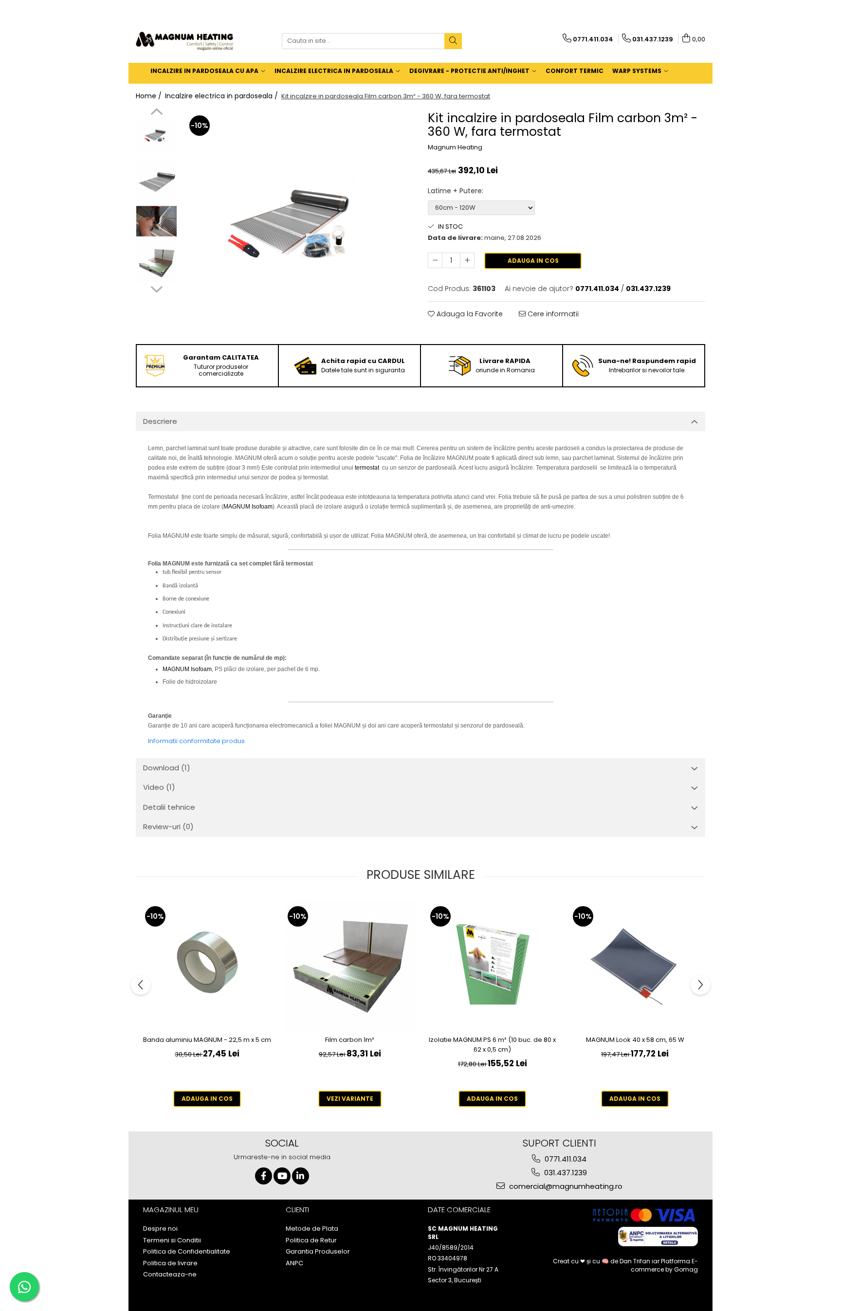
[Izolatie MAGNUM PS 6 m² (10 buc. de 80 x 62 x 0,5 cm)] (492, 964)
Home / (150, 96)
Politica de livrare (170, 1263)
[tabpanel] (297, 223)
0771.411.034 (564, 1159)
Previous (156, 113)
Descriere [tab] (160, 421)
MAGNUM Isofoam (248, 506)
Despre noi (160, 1228)
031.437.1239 (564, 1172)
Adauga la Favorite (469, 314)
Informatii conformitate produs (196, 741)
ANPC (294, 1263)
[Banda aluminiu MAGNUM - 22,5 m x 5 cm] (207, 964)
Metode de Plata (312, 1228)
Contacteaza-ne (170, 1274)
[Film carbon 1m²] (349, 964)
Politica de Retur (311, 1240)
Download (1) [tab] (166, 768)
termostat (367, 467)
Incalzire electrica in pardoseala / (222, 96)
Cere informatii (552, 314)
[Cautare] (453, 41)
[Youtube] (282, 1175)
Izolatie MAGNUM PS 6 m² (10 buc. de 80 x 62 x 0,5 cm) (492, 1044)
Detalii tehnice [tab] (169, 807)
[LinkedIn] (300, 1175)
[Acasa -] (184, 41)
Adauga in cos (533, 260)
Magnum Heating (455, 147)
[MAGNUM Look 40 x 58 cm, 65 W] (635, 964)
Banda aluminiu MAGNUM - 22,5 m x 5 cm (207, 1039)
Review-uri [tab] (168, 826)
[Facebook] (263, 1175)
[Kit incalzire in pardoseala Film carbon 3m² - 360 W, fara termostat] (297, 223)
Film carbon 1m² (349, 1039)
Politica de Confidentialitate (186, 1251)
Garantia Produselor (318, 1251)
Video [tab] (159, 787)
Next (156, 288)
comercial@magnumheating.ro (564, 1186)
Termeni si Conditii (172, 1240)
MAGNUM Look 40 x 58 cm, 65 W (635, 1039)
